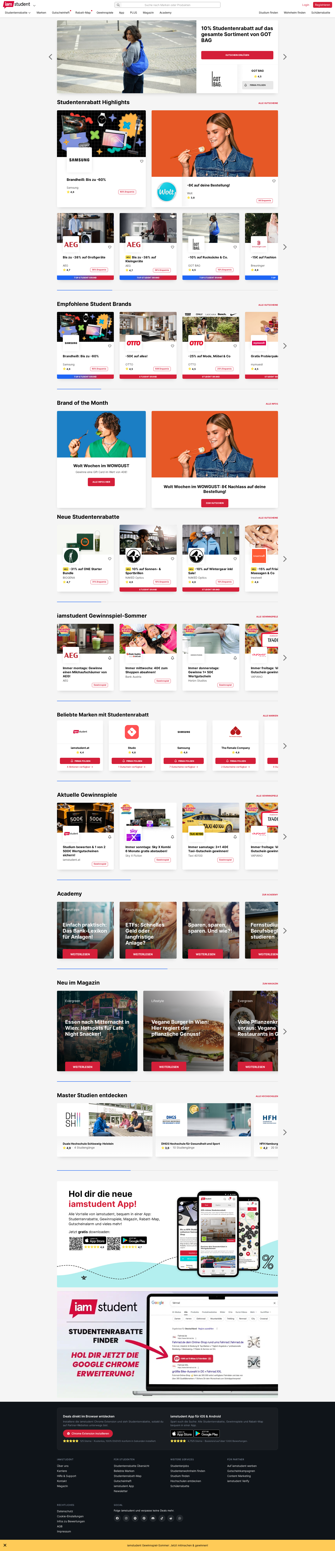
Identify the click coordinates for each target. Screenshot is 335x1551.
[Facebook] (117, 1518)
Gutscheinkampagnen (241, 1470)
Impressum (64, 1531)
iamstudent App (124, 1486)
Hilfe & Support (66, 1476)
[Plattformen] (34, 6)
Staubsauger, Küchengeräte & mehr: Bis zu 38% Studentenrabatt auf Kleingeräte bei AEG (235, 37)
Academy (166, 12)
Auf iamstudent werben (242, 1465)
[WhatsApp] (179, 1518)
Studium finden (268, 12)
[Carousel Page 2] (140, 290)
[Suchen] (118, 4)
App (121, 12)
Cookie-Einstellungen (70, 1516)
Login (305, 4)
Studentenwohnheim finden (187, 1470)
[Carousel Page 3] (195, 290)
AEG (258, 70)
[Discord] (152, 1518)
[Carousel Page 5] (256, 389)
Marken (41, 12)
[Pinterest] (144, 1518)
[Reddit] (170, 1518)
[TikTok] (161, 1518)
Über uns (62, 1465)
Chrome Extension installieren (90, 1433)
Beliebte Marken (124, 1470)
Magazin (148, 12)
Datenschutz (65, 1511)
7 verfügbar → (183, 766)
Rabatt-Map (83, 12)
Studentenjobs (179, 1465)
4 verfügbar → (80, 766)
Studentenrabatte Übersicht (131, 1465)
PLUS (133, 12)
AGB (59, 1526)
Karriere (62, 1470)
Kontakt (62, 1481)
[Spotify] (135, 1518)
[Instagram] (126, 1518)
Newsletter (121, 1491)
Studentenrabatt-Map (128, 1476)
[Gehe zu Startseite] (16, 5)
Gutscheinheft (61, 12)
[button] (257, 77)
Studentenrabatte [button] (16, 12)
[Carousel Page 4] (250, 290)
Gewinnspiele (105, 12)
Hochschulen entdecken (185, 1481)
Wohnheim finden (295, 12)
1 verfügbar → (131, 766)
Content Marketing (239, 1476)
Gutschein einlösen (237, 55)
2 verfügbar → (235, 766)
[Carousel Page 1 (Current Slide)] (84, 290)
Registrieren (322, 4)
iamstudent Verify (238, 1481)
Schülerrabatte (320, 12)
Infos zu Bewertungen (71, 1521)
